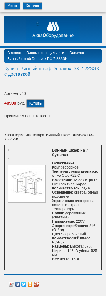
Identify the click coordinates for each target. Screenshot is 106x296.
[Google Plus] (36, 282)
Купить (35, 103)
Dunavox (76, 53)
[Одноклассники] (30, 282)
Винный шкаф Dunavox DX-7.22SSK (37, 59)
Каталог (32, 6)
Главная (14, 53)
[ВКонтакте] (18, 282)
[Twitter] (24, 282)
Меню (12, 6)
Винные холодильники (45, 53)
